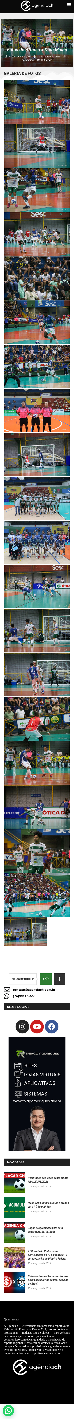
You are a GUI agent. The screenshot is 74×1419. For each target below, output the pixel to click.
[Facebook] (51, 1026)
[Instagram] (22, 1026)
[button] (8, 1410)
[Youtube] (37, 1026)
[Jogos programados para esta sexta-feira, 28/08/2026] (14, 1232)
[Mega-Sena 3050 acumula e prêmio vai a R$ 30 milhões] (14, 1207)
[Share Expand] (59, 979)
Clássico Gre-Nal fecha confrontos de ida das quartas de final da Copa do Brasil (48, 1280)
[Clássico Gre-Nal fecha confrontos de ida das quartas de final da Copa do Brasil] (14, 1282)
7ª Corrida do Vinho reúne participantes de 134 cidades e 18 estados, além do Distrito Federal (47, 1255)
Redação (25, 56)
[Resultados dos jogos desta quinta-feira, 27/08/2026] (14, 1182)
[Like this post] (47, 979)
